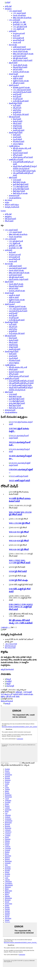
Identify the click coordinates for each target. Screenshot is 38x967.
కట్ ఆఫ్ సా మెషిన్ (18, 83)
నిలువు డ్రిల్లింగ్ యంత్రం (20, 65)
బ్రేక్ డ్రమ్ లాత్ (10, 696)
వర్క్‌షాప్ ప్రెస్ (17, 108)
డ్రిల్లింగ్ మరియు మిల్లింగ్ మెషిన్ (22, 60)
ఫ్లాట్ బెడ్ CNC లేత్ (19, 22)
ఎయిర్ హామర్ (17, 139)
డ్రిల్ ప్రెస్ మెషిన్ (17, 69)
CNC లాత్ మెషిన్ (14, 20)
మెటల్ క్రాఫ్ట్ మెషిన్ (18, 130)
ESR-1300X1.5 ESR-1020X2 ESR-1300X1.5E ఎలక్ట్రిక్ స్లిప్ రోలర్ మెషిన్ (21, 606)
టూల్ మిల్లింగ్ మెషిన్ (19, 56)
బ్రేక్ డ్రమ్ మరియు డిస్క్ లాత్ (22, 148)
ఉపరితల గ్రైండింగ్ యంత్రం (21, 87)
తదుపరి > (5, 627)
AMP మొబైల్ (27, 692)
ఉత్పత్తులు (8, 9)
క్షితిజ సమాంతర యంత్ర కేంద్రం (22, 18)
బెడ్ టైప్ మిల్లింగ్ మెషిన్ (20, 58)
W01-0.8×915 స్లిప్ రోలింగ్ (19, 532)
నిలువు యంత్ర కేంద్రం (19, 15)
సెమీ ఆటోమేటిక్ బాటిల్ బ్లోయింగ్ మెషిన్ (21, 383)
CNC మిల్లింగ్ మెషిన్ (15, 11)
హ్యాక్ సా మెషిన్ (18, 78)
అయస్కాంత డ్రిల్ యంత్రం (21, 72)
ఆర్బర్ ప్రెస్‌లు (17, 110)
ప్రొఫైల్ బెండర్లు (17, 126)
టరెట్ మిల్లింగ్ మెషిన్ (19, 47)
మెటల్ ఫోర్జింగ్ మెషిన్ (15, 103)
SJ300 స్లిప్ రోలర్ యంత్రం (18, 580)
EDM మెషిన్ (17, 180)
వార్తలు (7, 202)
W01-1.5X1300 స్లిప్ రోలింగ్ (19, 523)
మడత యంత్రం (28, 694)
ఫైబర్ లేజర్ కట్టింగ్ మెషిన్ (20, 184)
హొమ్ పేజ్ (8, 6)
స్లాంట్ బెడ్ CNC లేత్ (19, 24)
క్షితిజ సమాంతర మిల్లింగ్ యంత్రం (23, 54)
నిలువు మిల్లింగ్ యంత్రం (20, 51)
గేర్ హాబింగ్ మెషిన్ (18, 141)
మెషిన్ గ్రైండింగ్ (14, 85)
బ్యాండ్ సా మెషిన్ (18, 76)
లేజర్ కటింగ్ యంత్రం (19, 182)
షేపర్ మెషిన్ (16, 135)
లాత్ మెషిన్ (12, 31)
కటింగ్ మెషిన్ (13, 177)
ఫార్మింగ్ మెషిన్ (17, 128)
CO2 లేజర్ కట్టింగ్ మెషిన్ (20, 186)
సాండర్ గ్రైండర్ (18, 99)
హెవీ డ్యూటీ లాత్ (18, 38)
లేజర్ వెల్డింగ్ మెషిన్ (19, 191)
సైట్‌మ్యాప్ (19, 692)
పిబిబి (17, 696)
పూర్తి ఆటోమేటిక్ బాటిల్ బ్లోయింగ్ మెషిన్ (21, 381)
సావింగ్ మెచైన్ (13, 74)
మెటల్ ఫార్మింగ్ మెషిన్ (15, 132)
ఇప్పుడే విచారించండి (7, 669)
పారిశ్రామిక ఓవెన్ (14, 195)
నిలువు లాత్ (17, 42)
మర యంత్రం (13, 45)
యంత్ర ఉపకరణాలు (15, 198)
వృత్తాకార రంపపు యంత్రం (21, 81)
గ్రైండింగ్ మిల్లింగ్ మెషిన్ (20, 153)
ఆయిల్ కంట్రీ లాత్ (18, 40)
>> (10, 627)
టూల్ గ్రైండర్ (17, 94)
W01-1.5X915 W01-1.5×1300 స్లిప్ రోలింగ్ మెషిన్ (19, 561)
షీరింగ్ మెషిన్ (17, 119)
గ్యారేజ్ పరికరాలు (14, 146)
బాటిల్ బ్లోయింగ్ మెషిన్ (16, 159)
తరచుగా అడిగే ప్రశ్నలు (12, 204)
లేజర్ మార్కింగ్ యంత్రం (20, 193)
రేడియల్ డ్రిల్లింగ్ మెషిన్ (20, 67)
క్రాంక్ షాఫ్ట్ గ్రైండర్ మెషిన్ (21, 101)
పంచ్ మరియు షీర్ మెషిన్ (21, 114)
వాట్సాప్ (7, 703)
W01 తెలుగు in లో (6, 694)
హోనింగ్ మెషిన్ (17, 155)
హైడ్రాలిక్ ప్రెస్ (17, 112)
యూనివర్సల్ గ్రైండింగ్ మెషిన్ (22, 92)
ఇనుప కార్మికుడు (18, 144)
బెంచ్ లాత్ (16, 36)
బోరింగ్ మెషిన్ (17, 150)
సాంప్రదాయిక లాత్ (19, 33)
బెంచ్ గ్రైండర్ (17, 96)
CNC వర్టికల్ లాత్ (18, 29)
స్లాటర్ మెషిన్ (17, 137)
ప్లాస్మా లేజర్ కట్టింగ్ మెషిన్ (21, 189)
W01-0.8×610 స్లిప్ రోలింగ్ (19, 541)
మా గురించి (8, 200)
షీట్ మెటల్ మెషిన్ (14, 117)
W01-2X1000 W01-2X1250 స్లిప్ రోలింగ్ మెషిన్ (20, 513)
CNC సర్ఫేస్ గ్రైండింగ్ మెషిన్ (22, 90)
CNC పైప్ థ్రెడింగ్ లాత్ (20, 27)
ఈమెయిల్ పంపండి (7, 701)
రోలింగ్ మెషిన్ (17, 123)
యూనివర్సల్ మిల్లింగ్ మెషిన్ (22, 49)
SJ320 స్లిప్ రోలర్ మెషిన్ (18, 571)
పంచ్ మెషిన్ (16, 105)
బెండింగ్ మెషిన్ (17, 121)
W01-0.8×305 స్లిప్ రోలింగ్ (19, 549)
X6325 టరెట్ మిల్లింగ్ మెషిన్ (19, 481)
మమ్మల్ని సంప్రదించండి (12, 207)
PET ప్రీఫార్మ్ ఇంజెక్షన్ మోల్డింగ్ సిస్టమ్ (24, 171)
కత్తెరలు (3, 696)
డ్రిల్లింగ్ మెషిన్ (13, 63)
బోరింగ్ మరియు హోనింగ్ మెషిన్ (23, 157)
